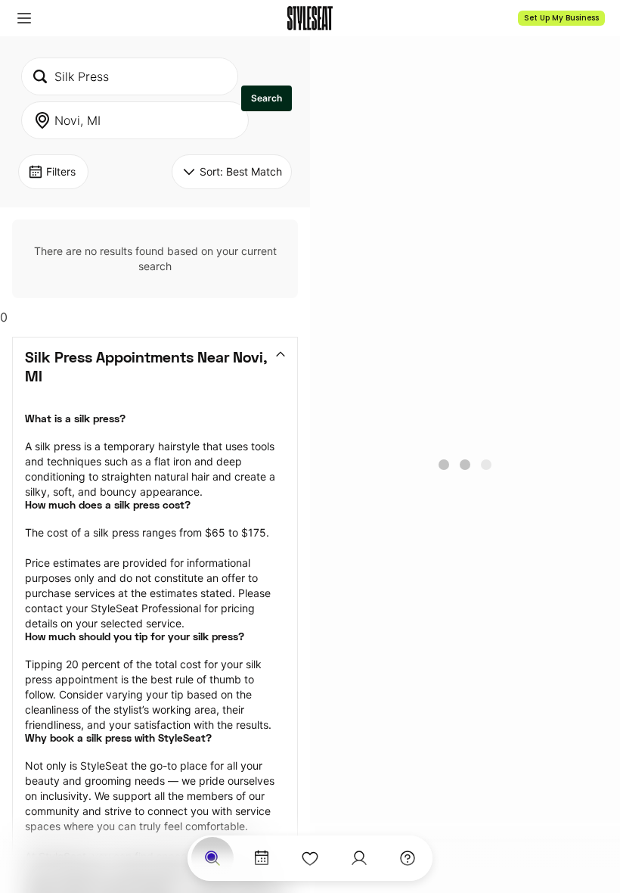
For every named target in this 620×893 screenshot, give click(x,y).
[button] (24, 18)
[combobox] (129, 76)
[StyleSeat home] (310, 18)
